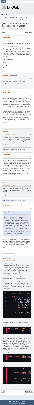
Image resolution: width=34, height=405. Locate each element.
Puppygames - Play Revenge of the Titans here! (14, 149)
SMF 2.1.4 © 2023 (13, 403)
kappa (6, 75)
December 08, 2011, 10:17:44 (9, 134)
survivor (7, 37)
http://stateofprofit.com (8, 252)
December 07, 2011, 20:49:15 (9, 40)
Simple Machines (21, 403)
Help (10, 401)
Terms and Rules (16, 401)
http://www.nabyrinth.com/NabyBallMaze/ (14, 278)
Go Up (3, 391)
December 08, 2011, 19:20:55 (9, 208)
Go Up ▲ (23, 401)
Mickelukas (8, 205)
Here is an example (8, 59)
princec (6, 132)
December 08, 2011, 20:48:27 (9, 260)
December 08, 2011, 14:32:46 (9, 185)
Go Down (4, 32)
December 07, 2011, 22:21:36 (9, 94)
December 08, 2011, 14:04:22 (9, 157)
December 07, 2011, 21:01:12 (9, 78)
